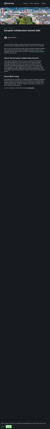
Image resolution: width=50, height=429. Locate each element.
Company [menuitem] (43, 3)
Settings (3, 426)
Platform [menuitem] (25, 3)
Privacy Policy (42, 423)
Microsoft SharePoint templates (37, 51)
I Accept (9, 426)
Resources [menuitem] (36, 3)
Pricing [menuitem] (31, 3)
